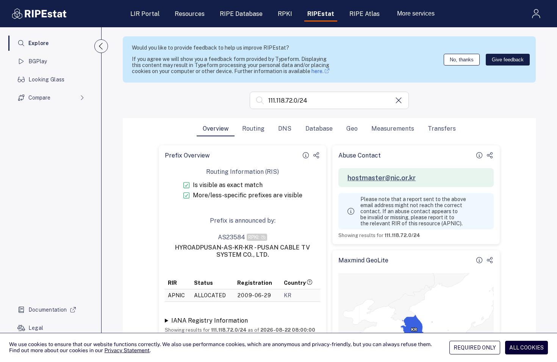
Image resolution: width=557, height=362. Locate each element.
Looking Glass (46, 79)
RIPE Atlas (364, 13)
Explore (38, 43)
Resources (190, 13)
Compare (39, 98)
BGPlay (37, 61)
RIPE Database (241, 13)
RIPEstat (320, 13)
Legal (35, 328)
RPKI (285, 13)
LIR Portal (145, 13)
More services (416, 13)
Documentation (47, 310)
